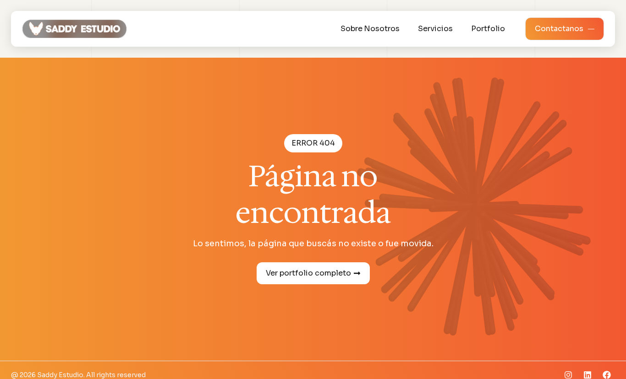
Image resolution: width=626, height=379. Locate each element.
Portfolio (488, 28)
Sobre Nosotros (370, 28)
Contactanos (559, 28)
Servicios (435, 28)
